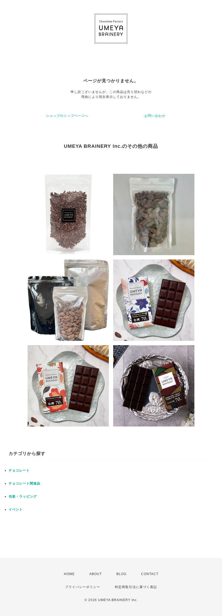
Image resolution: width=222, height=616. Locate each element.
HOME (69, 574)
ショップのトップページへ (67, 116)
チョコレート (19, 470)
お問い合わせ (154, 116)
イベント (16, 509)
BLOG (121, 574)
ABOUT (95, 574)
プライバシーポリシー (82, 587)
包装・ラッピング (23, 496)
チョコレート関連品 (24, 483)
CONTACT (149, 574)
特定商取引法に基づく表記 (136, 587)
